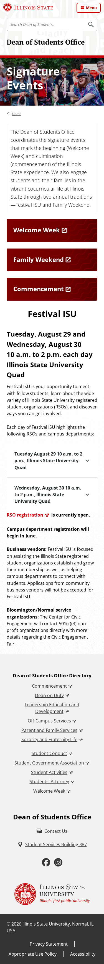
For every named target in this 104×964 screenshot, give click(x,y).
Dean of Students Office (46, 42)
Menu (91, 7)
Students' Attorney (49, 781)
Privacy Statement (49, 944)
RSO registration (25, 515)
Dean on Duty (49, 695)
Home (16, 113)
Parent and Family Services (49, 730)
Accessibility (82, 954)
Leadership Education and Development (52, 708)
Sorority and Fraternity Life (49, 739)
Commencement (49, 686)
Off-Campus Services (49, 721)
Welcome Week (49, 791)
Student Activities (49, 772)
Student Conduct (49, 753)
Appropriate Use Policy (33, 954)
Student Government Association (49, 763)
